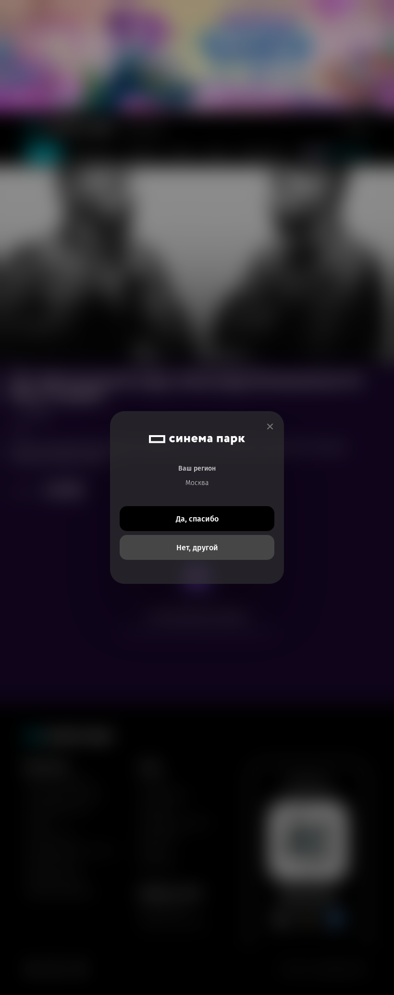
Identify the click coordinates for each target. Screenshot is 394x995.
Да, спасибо (197, 518)
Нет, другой (197, 547)
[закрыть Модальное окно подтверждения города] (270, 426)
